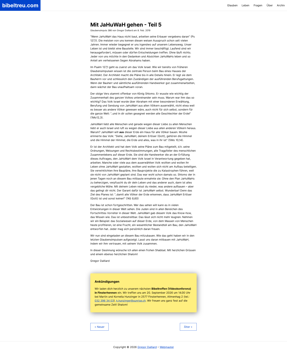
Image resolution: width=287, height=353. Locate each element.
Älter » (188, 326)
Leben (245, 5)
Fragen (258, 5)
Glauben (232, 5)
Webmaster (167, 347)
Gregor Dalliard (147, 347)
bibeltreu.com (20, 5)
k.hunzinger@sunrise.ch (131, 300)
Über (270, 5)
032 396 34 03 (104, 300)
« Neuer (99, 326)
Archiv (281, 5)
